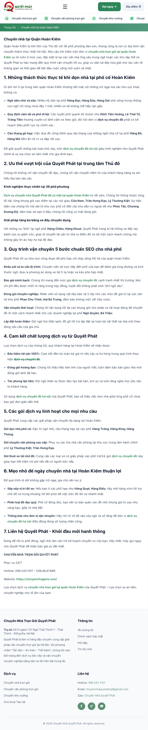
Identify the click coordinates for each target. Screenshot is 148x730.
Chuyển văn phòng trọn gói (68, 18)
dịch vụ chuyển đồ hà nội (80, 148)
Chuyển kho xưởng (110, 18)
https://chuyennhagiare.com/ (36, 579)
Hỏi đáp (82, 643)
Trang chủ (10, 27)
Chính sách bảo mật (90, 636)
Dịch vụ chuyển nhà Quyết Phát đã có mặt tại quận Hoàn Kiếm (46, 195)
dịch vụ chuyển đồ (84, 280)
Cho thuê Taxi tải (14, 702)
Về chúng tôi (85, 630)
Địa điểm (132, 6)
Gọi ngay (108, 6)
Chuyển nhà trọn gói (24, 18)
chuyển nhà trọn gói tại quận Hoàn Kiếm (56, 587)
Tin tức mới (85, 649)
